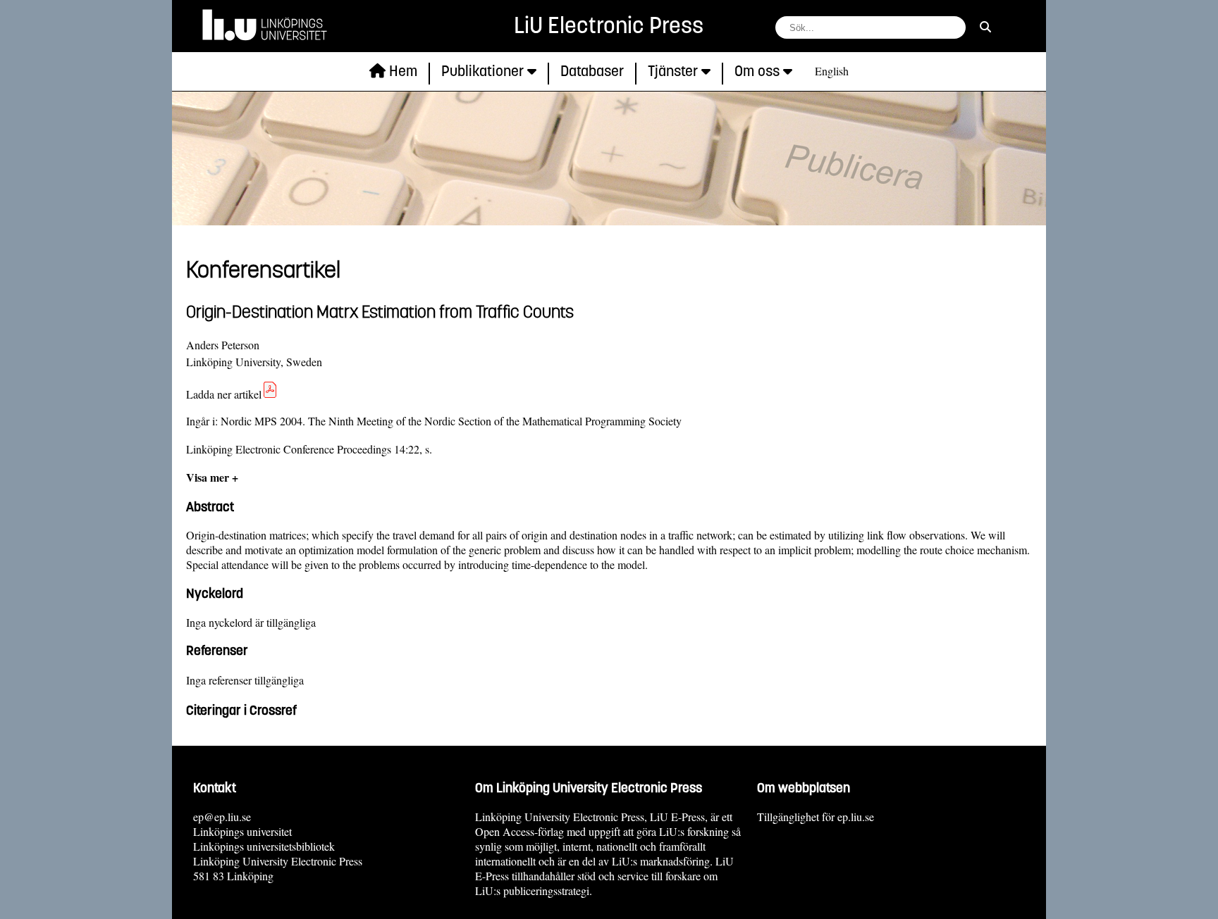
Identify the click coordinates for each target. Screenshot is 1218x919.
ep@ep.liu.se (222, 816)
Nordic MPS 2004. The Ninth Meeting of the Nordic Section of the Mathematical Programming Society (451, 420)
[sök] (985, 26)
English (832, 70)
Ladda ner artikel (224, 394)
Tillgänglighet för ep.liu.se (815, 816)
